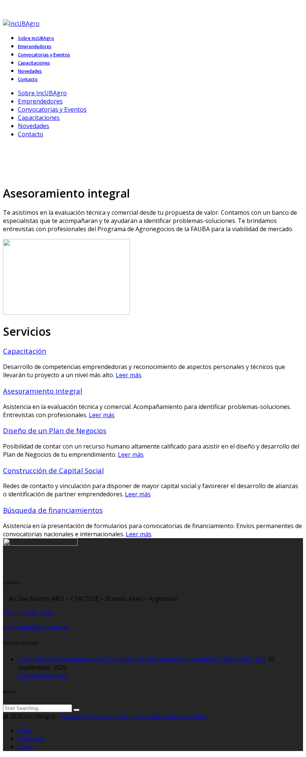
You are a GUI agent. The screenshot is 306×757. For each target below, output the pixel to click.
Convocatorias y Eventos (52, 109)
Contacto (30, 134)
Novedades (33, 126)
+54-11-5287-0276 (28, 613)
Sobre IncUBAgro (42, 93)
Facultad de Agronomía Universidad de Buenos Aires (133, 716)
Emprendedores (40, 101)
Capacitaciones (39, 118)
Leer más (128, 375)
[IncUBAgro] (24, 23)
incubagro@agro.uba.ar (36, 627)
